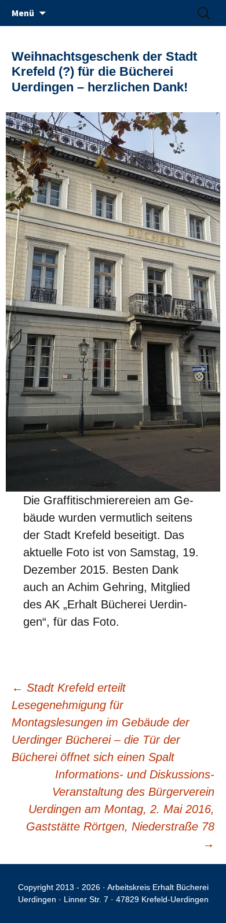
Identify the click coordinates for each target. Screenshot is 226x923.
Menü (23, 13)
